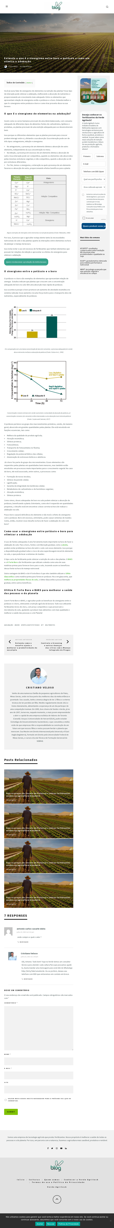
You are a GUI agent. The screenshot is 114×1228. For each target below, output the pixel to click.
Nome (7, 1054)
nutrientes (50, 625)
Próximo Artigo (54, 640)
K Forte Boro (12, 562)
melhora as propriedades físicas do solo (21, 579)
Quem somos (52, 1180)
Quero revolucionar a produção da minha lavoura (26, 262)
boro (17, 625)
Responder (24, 942)
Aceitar (40, 1224)
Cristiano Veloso (13, 66)
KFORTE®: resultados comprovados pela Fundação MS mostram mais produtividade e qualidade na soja (92, 252)
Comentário (11, 1003)
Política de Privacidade (69, 1224)
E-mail (8, 1068)
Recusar (50, 1224)
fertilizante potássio (31, 625)
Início (21, 1180)
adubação (9, 625)
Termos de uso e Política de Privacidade (58, 1182)
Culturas (34, 1180)
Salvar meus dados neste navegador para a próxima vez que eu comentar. (39, 1100)
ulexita (65, 545)
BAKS (70, 559)
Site (6, 1082)
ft (43, 625)
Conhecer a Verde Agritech (81, 1180)
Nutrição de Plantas (26, 66)
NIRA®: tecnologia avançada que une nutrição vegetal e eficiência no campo (93, 271)
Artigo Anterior (23, 640)
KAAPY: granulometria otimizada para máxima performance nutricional (93, 263)
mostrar (29, 83)
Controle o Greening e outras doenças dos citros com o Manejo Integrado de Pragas (55, 646)
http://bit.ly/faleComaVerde (33, 971)
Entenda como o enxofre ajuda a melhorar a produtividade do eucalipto (22, 646)
